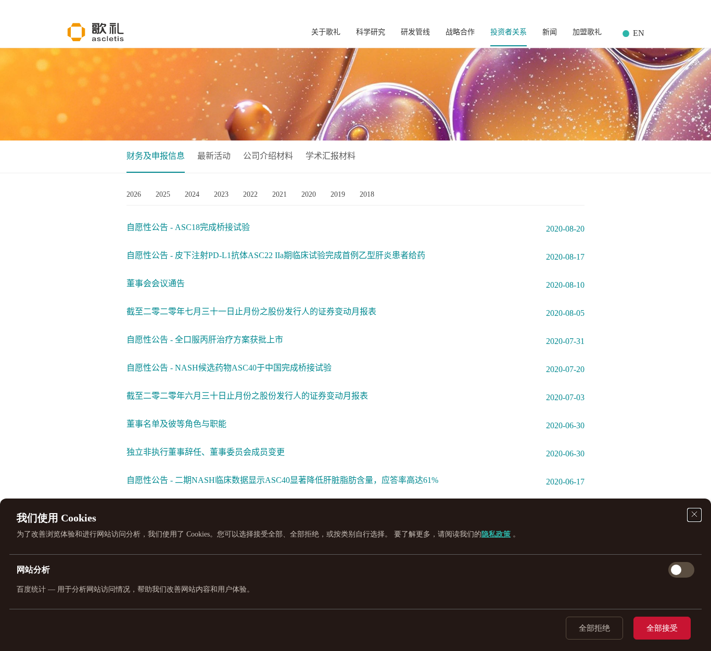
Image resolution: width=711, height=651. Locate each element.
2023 (221, 194)
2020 (308, 194)
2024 (192, 194)
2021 (279, 194)
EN (638, 33)
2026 (133, 194)
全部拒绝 (594, 628)
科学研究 (370, 32)
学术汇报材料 (330, 155)
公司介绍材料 (268, 155)
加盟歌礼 (587, 32)
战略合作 (460, 32)
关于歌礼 (325, 32)
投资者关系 (508, 32)
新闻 (549, 32)
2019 (338, 194)
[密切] (694, 515)
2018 (367, 194)
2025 (163, 194)
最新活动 (214, 155)
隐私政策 (496, 534)
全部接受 (662, 628)
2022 (250, 194)
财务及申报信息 (155, 155)
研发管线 (415, 32)
